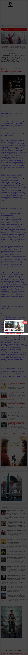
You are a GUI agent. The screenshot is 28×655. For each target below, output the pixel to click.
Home (3, 46)
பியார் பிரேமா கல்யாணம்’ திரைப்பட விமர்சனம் (16, 30)
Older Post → (23, 433)
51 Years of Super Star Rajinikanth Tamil (15, 550)
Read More (13, 389)
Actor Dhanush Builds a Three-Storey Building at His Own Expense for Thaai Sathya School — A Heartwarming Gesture (16, 512)
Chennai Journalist (18, 650)
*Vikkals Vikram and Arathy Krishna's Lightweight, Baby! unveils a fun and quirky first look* (16, 522)
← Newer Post (5, 433)
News (6, 46)
